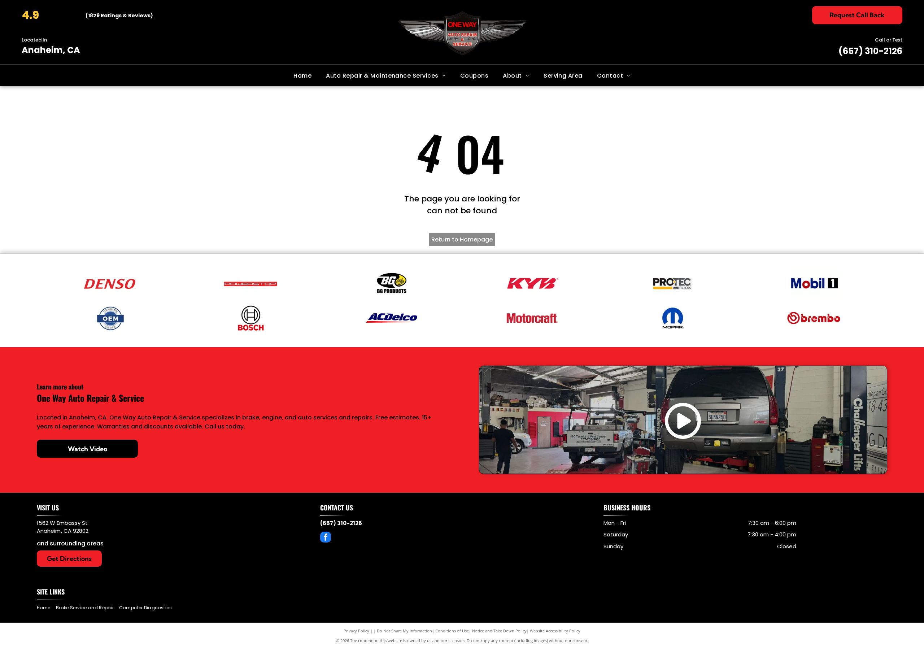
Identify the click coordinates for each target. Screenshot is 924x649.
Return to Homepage (462, 239)
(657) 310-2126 (870, 51)
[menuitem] (302, 75)
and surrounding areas (70, 543)
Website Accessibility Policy (555, 630)
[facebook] (325, 538)
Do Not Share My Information (404, 630)
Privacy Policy (356, 630)
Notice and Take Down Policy (499, 630)
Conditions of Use (452, 630)
